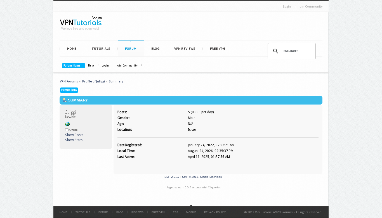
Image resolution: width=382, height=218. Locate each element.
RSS (175, 212)
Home (72, 48)
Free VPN (217, 48)
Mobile (191, 212)
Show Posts (74, 135)
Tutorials (100, 48)
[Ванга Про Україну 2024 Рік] (67, 125)
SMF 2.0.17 (172, 176)
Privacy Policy (215, 212)
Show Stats (73, 140)
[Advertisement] (215, 27)
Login (287, 6)
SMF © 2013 (190, 176)
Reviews (137, 212)
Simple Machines (211, 176)
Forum (130, 48)
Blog (155, 48)
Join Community (310, 6)
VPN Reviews (184, 48)
